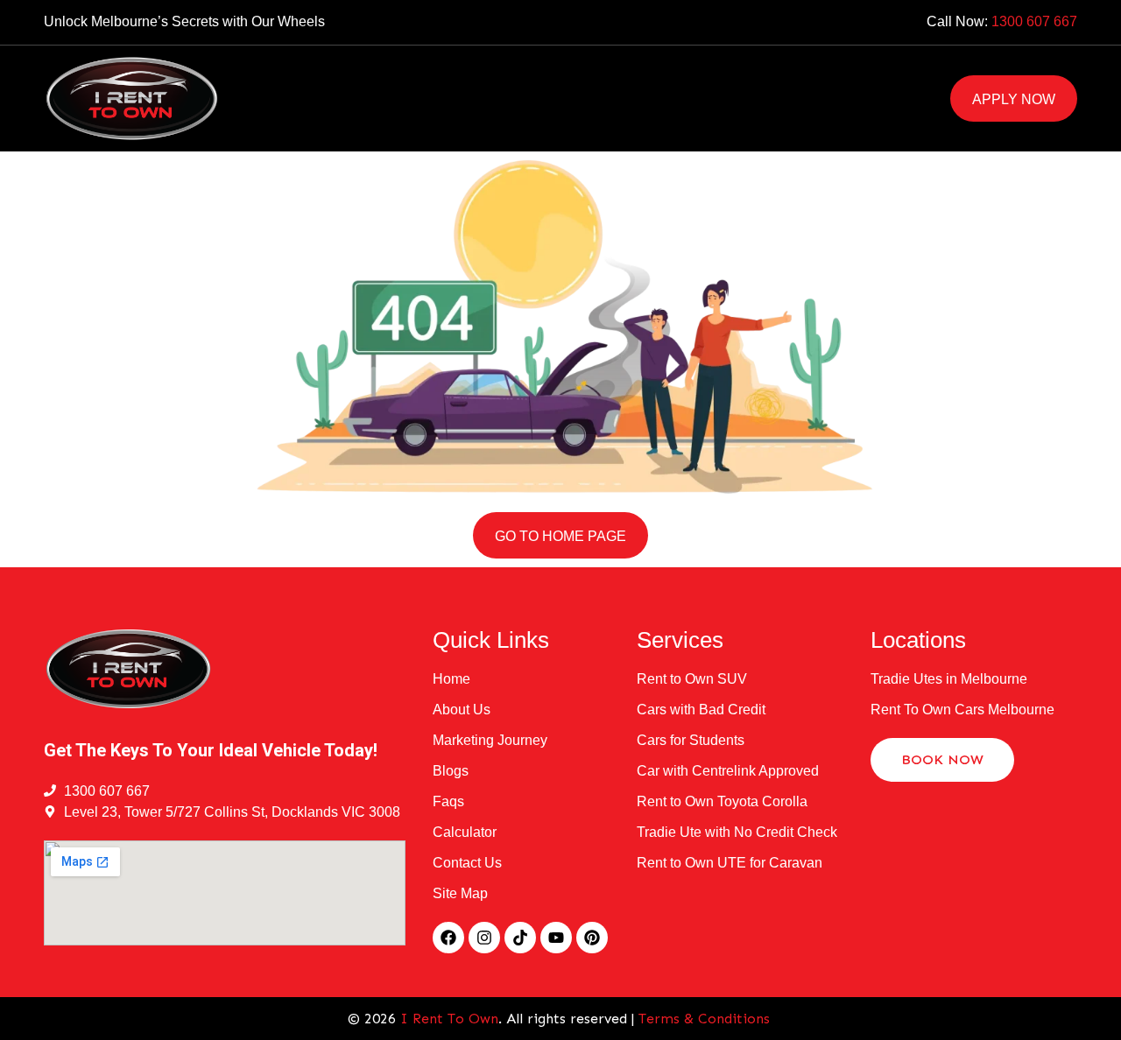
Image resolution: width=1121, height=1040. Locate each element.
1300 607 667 (1034, 21)
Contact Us (301, 118)
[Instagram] (484, 937)
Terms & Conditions (706, 1018)
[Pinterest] (592, 937)
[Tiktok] (520, 937)
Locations (372, 78)
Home (276, 78)
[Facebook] (448, 937)
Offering (506, 78)
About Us (637, 78)
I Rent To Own (449, 1018)
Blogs (733, 78)
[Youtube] (556, 937)
